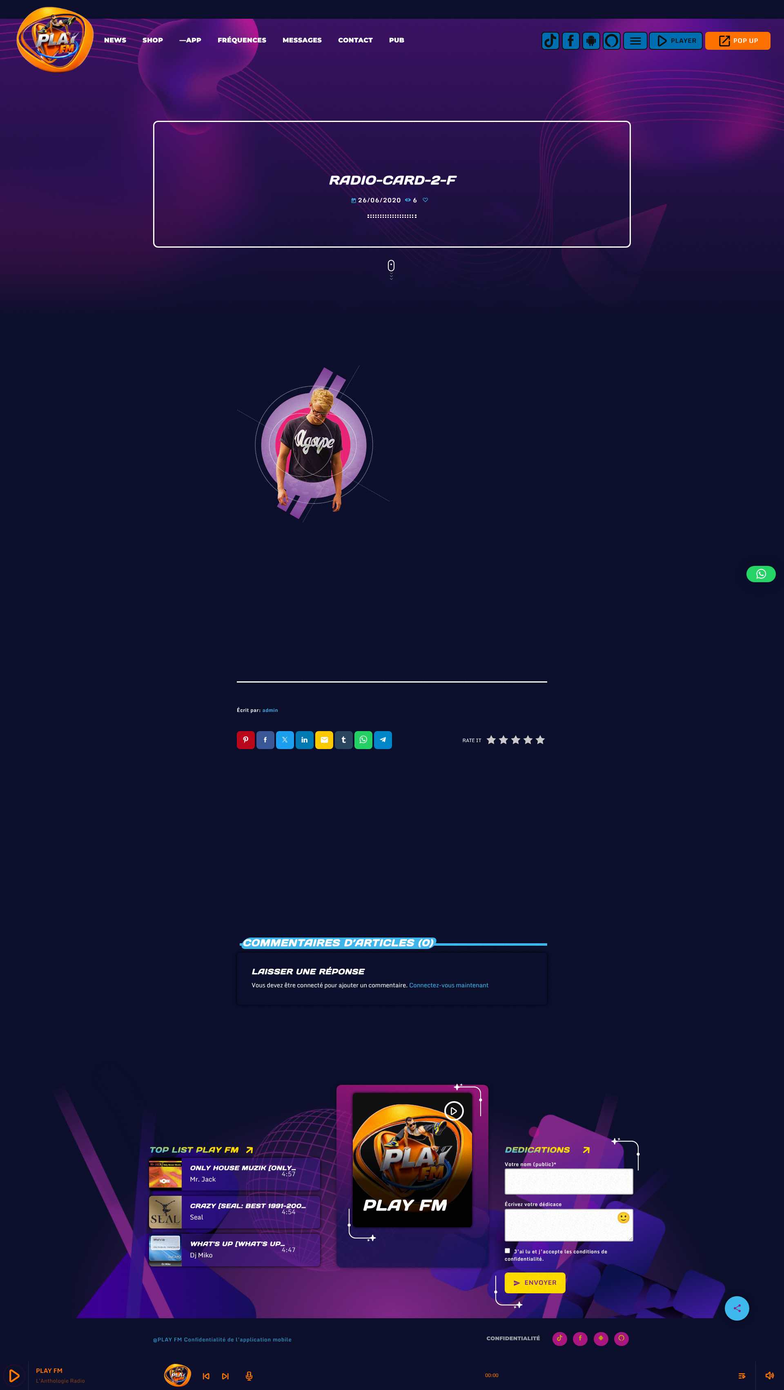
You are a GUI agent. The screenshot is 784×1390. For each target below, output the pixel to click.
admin (270, 710)
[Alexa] (612, 41)
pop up (737, 41)
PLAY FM (404, 1205)
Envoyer (535, 1283)
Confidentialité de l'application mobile (238, 1339)
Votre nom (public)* (531, 1164)
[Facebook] (571, 41)
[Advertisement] (392, 596)
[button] (761, 574)
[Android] (591, 41)
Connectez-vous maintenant (449, 985)
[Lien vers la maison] (55, 41)
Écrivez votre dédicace (568, 1213)
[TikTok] (550, 41)
